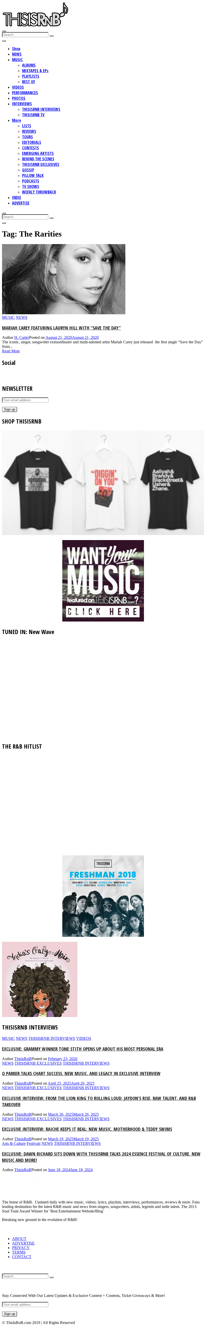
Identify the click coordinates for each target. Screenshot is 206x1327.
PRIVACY (21, 1248)
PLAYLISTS (30, 76)
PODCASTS (30, 181)
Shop (16, 48)
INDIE (16, 197)
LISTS (26, 126)
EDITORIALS (31, 142)
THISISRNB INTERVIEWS (41, 109)
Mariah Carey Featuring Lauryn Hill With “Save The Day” (61, 328)
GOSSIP (28, 170)
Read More (11, 351)
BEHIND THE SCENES (38, 159)
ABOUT (19, 1239)
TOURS (27, 137)
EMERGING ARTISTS (38, 153)
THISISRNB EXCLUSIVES (40, 164)
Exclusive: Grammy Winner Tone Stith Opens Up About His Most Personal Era (82, 1049)
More (16, 120)
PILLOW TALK (32, 175)
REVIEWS (29, 131)
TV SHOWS (30, 186)
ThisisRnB (22, 1059)
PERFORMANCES (25, 92)
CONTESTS (30, 148)
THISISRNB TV (33, 115)
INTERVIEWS (22, 104)
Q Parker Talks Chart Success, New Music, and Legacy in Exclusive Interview (81, 1073)
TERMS (19, 1252)
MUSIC (17, 59)
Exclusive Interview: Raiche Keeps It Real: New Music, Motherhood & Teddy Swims (87, 1129)
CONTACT (21, 1257)
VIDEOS (18, 87)
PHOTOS (18, 98)
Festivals (33, 1143)
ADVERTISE (20, 203)
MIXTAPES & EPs (35, 70)
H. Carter (21, 337)
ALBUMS (29, 65)
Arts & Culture (14, 1143)
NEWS (17, 54)
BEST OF (28, 81)
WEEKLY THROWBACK (39, 192)
